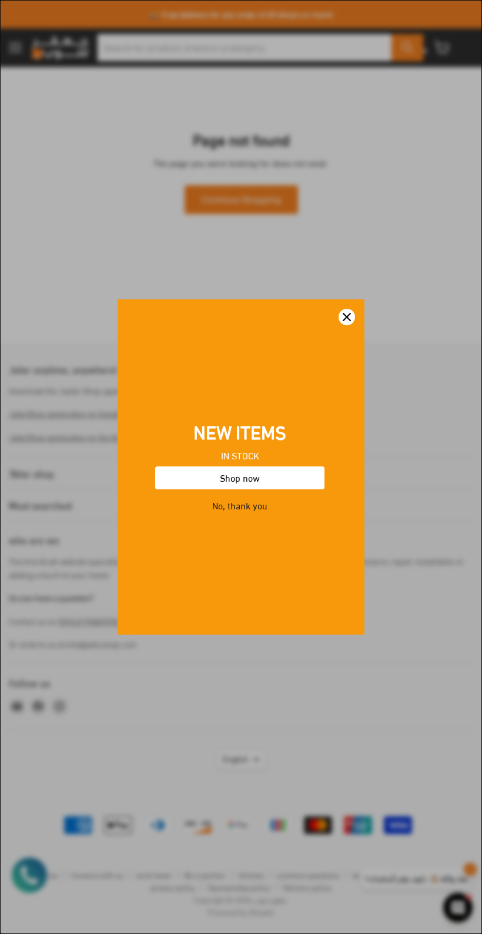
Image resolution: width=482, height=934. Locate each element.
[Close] (347, 317)
